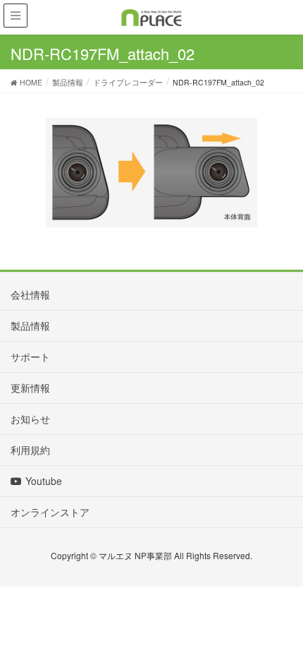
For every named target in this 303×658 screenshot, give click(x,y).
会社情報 (30, 294)
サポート (30, 356)
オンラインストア (50, 512)
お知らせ (30, 419)
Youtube (43, 481)
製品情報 (30, 325)
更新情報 (30, 388)
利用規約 (30, 450)
